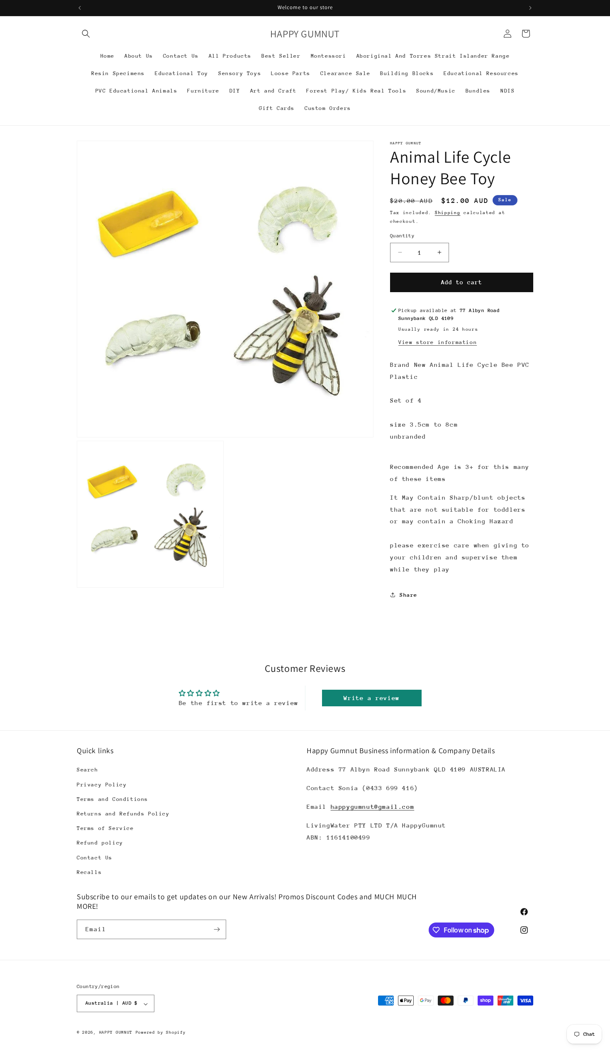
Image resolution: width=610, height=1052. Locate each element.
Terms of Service (105, 828)
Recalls (89, 872)
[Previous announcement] (80, 8)
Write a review (371, 697)
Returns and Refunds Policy (123, 813)
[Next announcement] (530, 8)
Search (87, 770)
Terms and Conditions (112, 799)
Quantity (402, 236)
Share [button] (408, 595)
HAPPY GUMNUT (115, 1032)
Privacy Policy (102, 784)
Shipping (448, 212)
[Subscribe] (216, 929)
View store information (437, 342)
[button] (86, 33)
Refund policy (100, 843)
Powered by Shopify (161, 1032)
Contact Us (94, 857)
